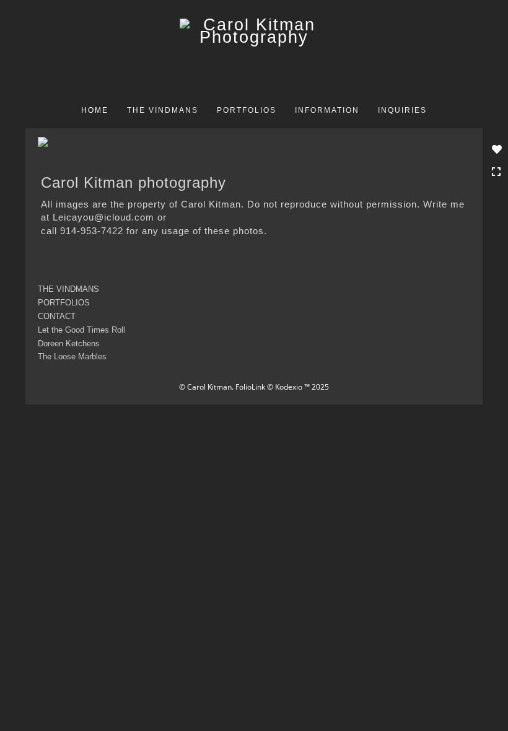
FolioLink (250, 387)
